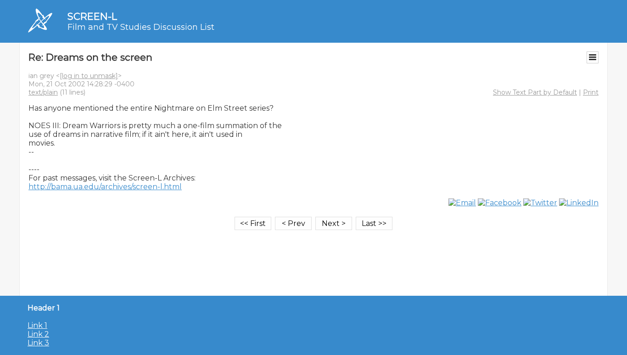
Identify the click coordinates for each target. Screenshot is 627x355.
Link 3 (38, 342)
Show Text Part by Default (535, 92)
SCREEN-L (92, 16)
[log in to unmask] (89, 76)
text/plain (43, 92)
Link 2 (38, 334)
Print (591, 92)
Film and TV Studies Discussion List (140, 27)
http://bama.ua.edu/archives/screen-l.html (105, 186)
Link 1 (37, 325)
